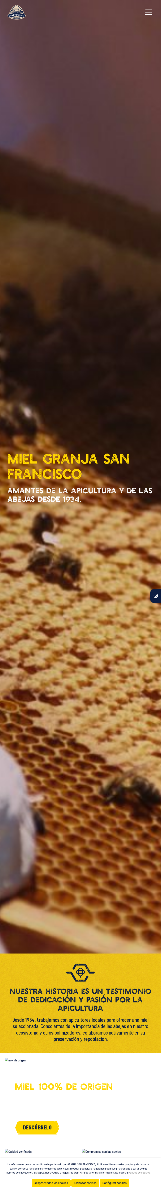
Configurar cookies (115, 1183)
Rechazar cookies (85, 1183)
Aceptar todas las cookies (51, 1183)
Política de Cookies (139, 1173)
